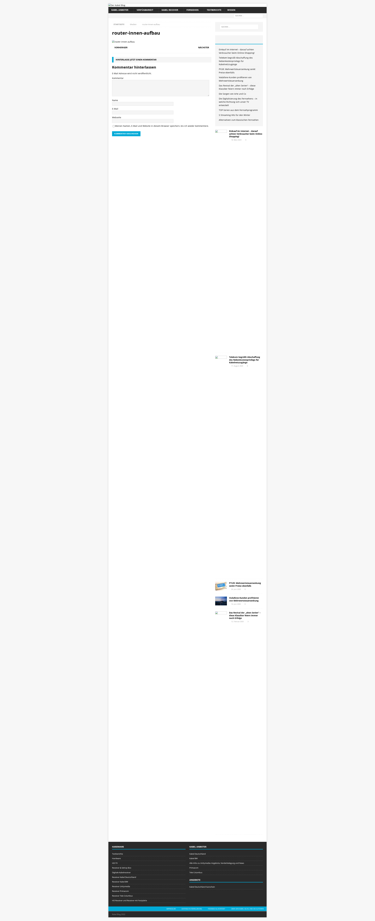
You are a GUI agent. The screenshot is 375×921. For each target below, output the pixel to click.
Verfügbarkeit (145, 10)
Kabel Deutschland (197, 854)
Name (115, 100)
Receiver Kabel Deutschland (124, 877)
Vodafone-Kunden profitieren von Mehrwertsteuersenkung (244, 599)
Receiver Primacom (120, 891)
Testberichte (214, 10)
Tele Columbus (195, 872)
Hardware (116, 858)
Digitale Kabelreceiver (121, 872)
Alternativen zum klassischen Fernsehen (239, 119)
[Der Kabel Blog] (116, 5)
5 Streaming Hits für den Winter (234, 115)
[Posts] (223, 39)
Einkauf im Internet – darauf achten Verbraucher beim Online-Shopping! (246, 134)
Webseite (116, 117)
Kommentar (118, 78)
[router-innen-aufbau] (123, 41)
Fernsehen (192, 10)
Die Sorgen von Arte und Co (232, 93)
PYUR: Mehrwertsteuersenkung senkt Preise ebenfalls (245, 584)
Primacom (193, 867)
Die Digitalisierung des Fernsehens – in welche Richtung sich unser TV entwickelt (238, 102)
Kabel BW (193, 858)
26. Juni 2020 (236, 589)
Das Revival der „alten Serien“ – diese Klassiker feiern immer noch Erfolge (245, 615)
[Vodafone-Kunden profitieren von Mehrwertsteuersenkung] (221, 601)
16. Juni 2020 (236, 604)
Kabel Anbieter (119, 10)
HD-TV (115, 863)
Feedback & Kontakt (216, 909)
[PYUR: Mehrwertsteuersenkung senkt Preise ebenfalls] (221, 586)
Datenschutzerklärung (191, 909)
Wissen (231, 10)
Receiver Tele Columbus (122, 895)
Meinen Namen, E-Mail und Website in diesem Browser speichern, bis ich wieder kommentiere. (162, 126)
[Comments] (255, 39)
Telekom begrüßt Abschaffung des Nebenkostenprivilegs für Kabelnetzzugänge (236, 61)
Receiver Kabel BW (120, 881)
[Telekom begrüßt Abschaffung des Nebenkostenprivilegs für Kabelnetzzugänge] (221, 466)
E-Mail (115, 108)
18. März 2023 (236, 140)
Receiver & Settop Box (121, 867)
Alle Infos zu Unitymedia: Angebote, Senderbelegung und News (216, 863)
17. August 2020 (237, 366)
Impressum (171, 909)
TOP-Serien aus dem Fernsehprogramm (238, 110)
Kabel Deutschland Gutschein (202, 887)
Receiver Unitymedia (121, 886)
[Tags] (239, 39)
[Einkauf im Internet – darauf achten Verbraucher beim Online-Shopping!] (221, 240)
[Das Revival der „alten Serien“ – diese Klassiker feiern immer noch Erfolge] (221, 721)
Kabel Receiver (170, 10)
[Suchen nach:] (248, 15)
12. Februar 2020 (237, 621)
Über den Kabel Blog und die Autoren (247, 909)
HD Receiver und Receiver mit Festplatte (129, 900)
